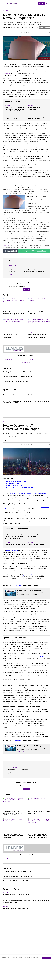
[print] (49, 32)
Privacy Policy (6, 958)
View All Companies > (26, 362)
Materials (5, 10)
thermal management (12, 550)
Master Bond (7, 359)
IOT (4, 421)
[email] (31, 32)
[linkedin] (24, 32)
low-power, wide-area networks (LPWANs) (32, 656)
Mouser (29, 359)
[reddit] (28, 32)
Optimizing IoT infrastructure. (14, 485)
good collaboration (28, 575)
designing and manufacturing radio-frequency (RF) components (28, 493)
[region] (26, 958)
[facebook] (21, 32)
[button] (4, 3)
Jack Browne (6, 27)
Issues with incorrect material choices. (16, 481)
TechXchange (17, 585)
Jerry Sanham (7, 440)
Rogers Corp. (20, 27)
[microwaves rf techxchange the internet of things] (10, 593)
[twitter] (26, 32)
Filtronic (20, 440)
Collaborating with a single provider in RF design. (19, 487)
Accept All (47, 958)
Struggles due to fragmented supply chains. (18, 483)
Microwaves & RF (20, 596)
